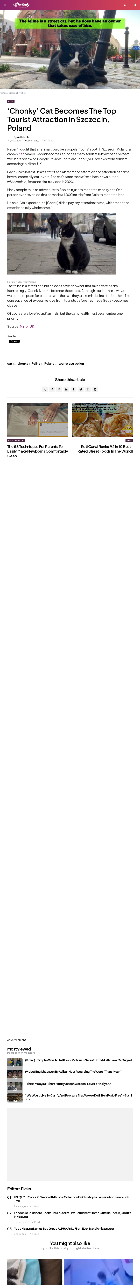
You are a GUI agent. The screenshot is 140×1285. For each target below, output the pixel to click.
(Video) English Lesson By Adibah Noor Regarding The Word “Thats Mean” (73, 1071)
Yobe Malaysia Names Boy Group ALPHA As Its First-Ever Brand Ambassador (64, 1228)
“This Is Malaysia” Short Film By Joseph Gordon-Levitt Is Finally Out (68, 1084)
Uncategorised (16, 441)
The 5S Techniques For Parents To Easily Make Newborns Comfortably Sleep (37, 451)
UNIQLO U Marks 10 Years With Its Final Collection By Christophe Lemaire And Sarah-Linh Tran (71, 1199)
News (10, 101)
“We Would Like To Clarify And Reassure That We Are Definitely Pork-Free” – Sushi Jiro (78, 1097)
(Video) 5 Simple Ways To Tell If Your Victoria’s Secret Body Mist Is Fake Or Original (78, 1060)
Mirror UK (27, 326)
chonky (23, 363)
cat (21, 154)
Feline (37, 363)
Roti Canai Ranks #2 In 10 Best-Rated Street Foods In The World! (105, 449)
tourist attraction (71, 363)
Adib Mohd (23, 137)
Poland (50, 363)
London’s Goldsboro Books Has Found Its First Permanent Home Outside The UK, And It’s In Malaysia (72, 1215)
